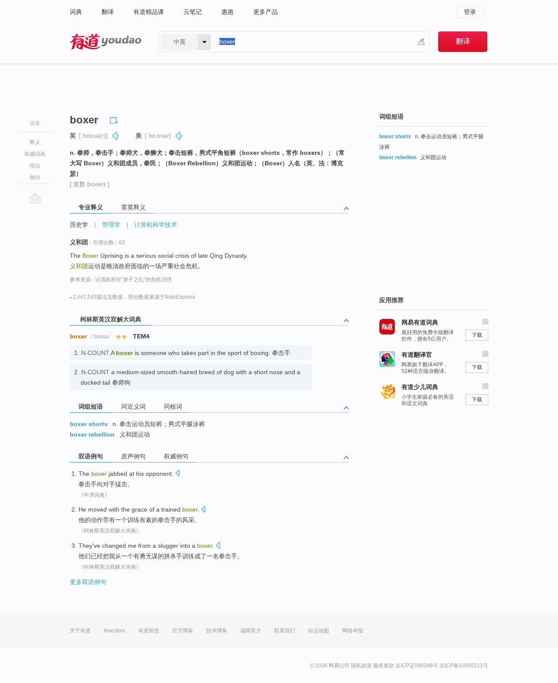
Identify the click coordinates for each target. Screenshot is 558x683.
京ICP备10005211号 (463, 666)
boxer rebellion (92, 434)
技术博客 (216, 631)
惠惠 (227, 11)
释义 (35, 142)
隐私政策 (361, 666)
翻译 (108, 11)
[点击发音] (177, 473)
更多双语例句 (88, 581)
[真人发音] (115, 135)
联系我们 (284, 631)
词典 (76, 11)
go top (35, 198)
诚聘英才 (250, 631)
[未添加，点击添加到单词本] (115, 119)
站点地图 (318, 631)
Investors (114, 631)
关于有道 (80, 631)
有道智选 (148, 631)
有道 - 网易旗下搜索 (105, 42)
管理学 (111, 224)
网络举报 (352, 631)
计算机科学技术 (155, 224)
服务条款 (383, 666)
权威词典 (34, 154)
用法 (35, 166)
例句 (35, 177)
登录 (470, 11)
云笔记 (193, 11)
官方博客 (182, 631)
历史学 (79, 224)
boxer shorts (89, 423)
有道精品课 (148, 11)
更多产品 (265, 11)
